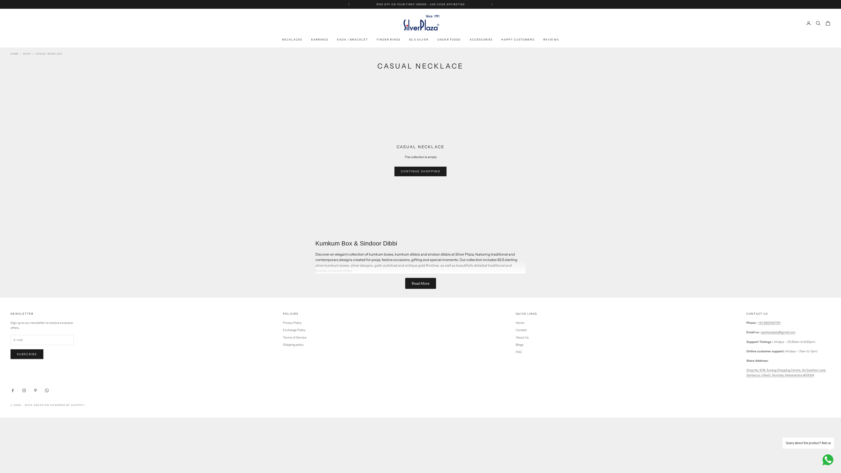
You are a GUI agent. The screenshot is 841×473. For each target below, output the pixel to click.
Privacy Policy (292, 323)
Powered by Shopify (67, 405)
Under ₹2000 (449, 39)
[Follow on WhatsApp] (47, 390)
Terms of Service (294, 337)
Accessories (481, 39)
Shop (27, 53)
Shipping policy (293, 345)
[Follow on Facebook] (13, 390)
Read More (420, 283)
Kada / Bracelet (352, 39)
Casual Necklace (48, 53)
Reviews (551, 39)
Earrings (319, 39)
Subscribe (27, 354)
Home (15, 53)
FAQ (519, 352)
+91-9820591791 (769, 323)
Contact (521, 330)
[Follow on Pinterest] (35, 390)
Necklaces (292, 39)
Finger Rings (388, 39)
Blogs (519, 345)
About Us (522, 337)
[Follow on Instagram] (24, 390)
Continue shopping (420, 171)
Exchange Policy (294, 330)
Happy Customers (517, 39)
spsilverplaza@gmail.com (778, 332)
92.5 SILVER (419, 39)
